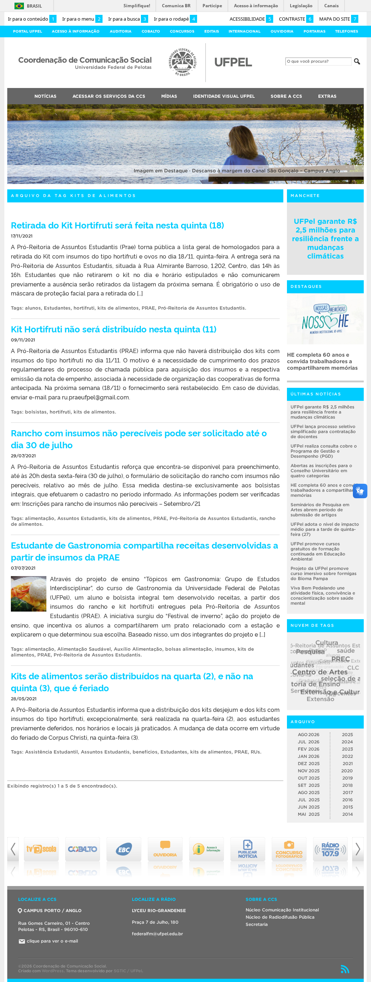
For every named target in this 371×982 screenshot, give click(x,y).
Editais (211, 31)
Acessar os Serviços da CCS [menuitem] (108, 96)
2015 (348, 807)
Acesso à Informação (76, 31)
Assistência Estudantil (51, 752)
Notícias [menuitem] (45, 96)
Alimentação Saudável (84, 649)
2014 (347, 814)
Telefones (346, 31)
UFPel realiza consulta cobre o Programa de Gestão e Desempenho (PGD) (324, 451)
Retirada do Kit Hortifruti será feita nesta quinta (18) (117, 225)
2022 (347, 756)
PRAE (148, 308)
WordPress (53, 971)
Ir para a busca (127, 19)
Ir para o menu (81, 19)
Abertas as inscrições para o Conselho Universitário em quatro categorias (321, 470)
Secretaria (257, 924)
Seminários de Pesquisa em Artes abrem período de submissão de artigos (323, 361)
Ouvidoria (282, 31)
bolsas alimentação (188, 649)
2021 (348, 763)
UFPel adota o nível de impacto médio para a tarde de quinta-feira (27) (325, 529)
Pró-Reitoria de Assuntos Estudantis (201, 308)
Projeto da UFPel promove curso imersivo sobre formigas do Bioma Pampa (324, 573)
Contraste (295, 19)
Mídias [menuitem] (169, 96)
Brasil (34, 6)
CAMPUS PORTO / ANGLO (53, 910)
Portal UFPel (27, 31)
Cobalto (151, 31)
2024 (347, 741)
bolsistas (36, 412)
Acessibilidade (250, 19)
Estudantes (57, 308)
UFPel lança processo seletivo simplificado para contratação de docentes (323, 431)
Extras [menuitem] (327, 96)
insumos (225, 649)
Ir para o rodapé (174, 19)
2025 (347, 734)
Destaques (306, 286)
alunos (33, 308)
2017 (348, 792)
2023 (347, 749)
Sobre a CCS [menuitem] (286, 96)
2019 (347, 778)
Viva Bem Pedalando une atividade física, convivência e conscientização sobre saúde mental (323, 595)
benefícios (145, 752)
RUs (255, 752)
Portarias (314, 31)
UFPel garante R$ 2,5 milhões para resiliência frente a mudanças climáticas (325, 238)
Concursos (182, 31)
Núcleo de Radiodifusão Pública (280, 917)
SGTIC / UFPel (128, 971)
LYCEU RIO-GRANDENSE (159, 910)
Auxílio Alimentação (138, 649)
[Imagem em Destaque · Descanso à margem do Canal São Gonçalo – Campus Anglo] (185, 183)
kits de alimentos (118, 308)
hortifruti (84, 308)
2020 (347, 770)
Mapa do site (337, 19)
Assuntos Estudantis (81, 518)
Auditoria (121, 31)
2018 (347, 785)
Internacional (244, 31)
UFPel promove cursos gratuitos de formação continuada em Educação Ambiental (318, 551)
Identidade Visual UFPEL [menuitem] (224, 96)
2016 (347, 799)
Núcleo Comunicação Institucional (282, 909)
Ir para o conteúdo (31, 19)
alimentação (39, 518)
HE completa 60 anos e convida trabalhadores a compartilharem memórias (325, 490)
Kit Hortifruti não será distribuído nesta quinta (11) (113, 329)
